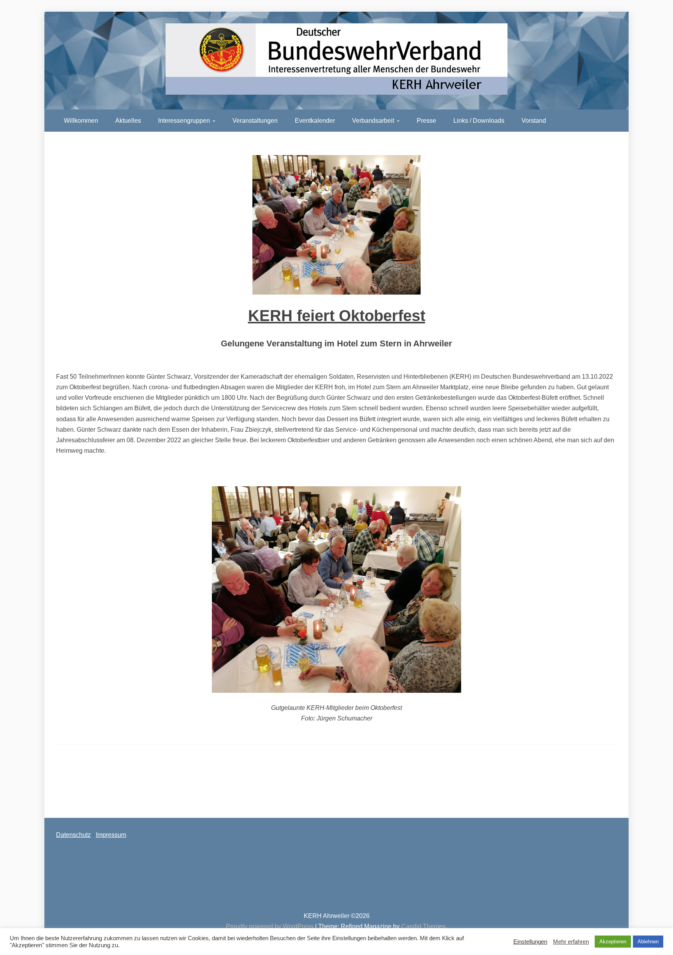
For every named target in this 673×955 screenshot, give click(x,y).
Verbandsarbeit (373, 120)
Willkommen (81, 120)
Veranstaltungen (255, 120)
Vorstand (533, 120)
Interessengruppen (184, 120)
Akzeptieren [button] (612, 941)
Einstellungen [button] (530, 942)
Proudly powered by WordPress (270, 926)
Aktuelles (128, 120)
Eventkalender (315, 120)
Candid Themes (423, 926)
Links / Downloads (478, 120)
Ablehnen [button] (648, 941)
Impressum (111, 834)
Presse (426, 120)
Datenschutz (73, 834)
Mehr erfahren (571, 942)
